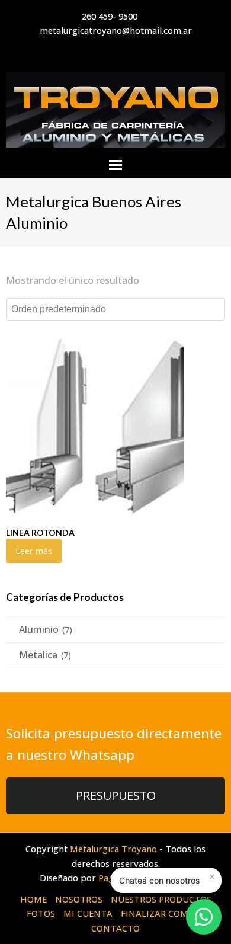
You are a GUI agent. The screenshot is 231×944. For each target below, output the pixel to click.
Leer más (33, 550)
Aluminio (39, 629)
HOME (33, 899)
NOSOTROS (78, 899)
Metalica (38, 654)
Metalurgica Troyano (113, 849)
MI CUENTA (88, 913)
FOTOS (41, 913)
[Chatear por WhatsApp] (204, 917)
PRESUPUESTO (116, 796)
